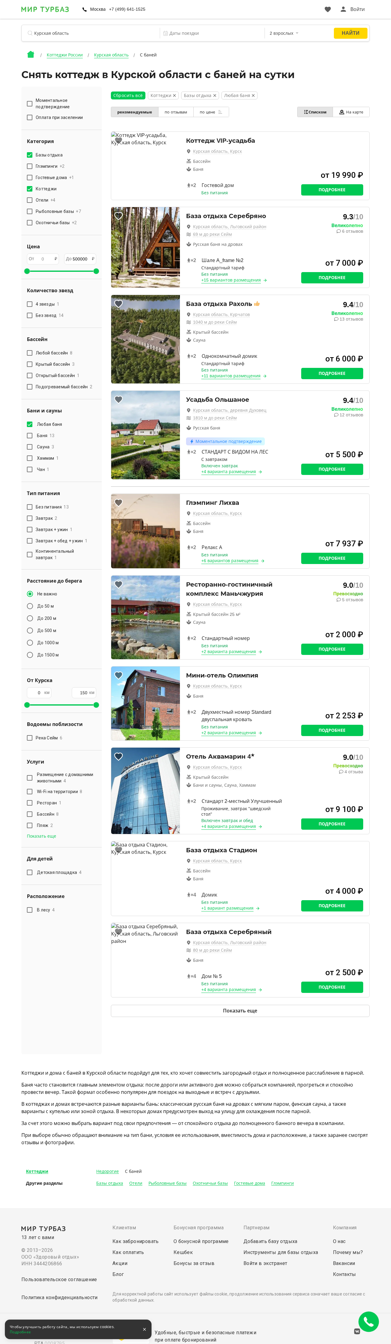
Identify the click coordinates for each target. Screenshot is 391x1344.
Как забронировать (135, 1241)
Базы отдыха (109, 1183)
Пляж (45, 825)
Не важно (47, 593)
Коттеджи (37, 1171)
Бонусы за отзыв (194, 1263)
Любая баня (49, 424)
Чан (43, 469)
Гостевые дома (249, 1183)
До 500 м (46, 630)
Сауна (45, 446)
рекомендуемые (134, 112)
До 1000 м (48, 642)
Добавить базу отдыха (270, 1241)
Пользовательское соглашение (59, 1279)
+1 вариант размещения (227, 908)
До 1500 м (48, 654)
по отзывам (176, 112)
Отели (135, 1183)
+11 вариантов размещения (231, 375)
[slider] (27, 271)
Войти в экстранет (265, 1263)
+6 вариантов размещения (229, 560)
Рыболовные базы (167, 1183)
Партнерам (256, 1228)
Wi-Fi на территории (59, 791)
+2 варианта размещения (228, 651)
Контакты (344, 1274)
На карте (354, 112)
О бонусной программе (201, 1241)
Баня (45, 435)
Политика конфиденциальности (59, 1297)
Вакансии (344, 1263)
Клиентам (124, 1228)
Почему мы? (348, 1252)
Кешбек (183, 1252)
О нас (339, 1241)
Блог (118, 1274)
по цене (208, 112)
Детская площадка (59, 872)
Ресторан (49, 802)
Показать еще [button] (41, 836)
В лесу (46, 909)
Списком (318, 112)
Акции (119, 1263)
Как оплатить (128, 1252)
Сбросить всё (128, 95)
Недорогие (107, 1171)
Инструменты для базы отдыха (280, 1252)
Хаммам (48, 458)
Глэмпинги (282, 1183)
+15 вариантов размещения (231, 280)
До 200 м (46, 618)
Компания (345, 1228)
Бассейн (48, 814)
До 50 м (45, 606)
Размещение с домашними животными (65, 777)
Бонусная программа (199, 1228)
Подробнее (332, 189)
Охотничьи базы (210, 1183)
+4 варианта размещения (228, 471)
